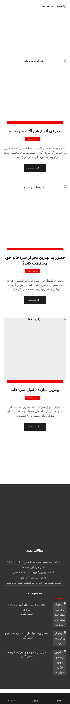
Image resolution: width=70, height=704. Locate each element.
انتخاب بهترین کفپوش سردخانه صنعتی (33, 572)
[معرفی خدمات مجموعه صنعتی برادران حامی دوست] (52, 7)
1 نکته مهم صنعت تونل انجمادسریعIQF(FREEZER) (33, 562)
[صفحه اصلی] (52, 42)
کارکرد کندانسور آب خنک (33, 577)
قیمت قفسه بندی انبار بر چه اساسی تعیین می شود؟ (33, 582)
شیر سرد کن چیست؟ (33, 567)
